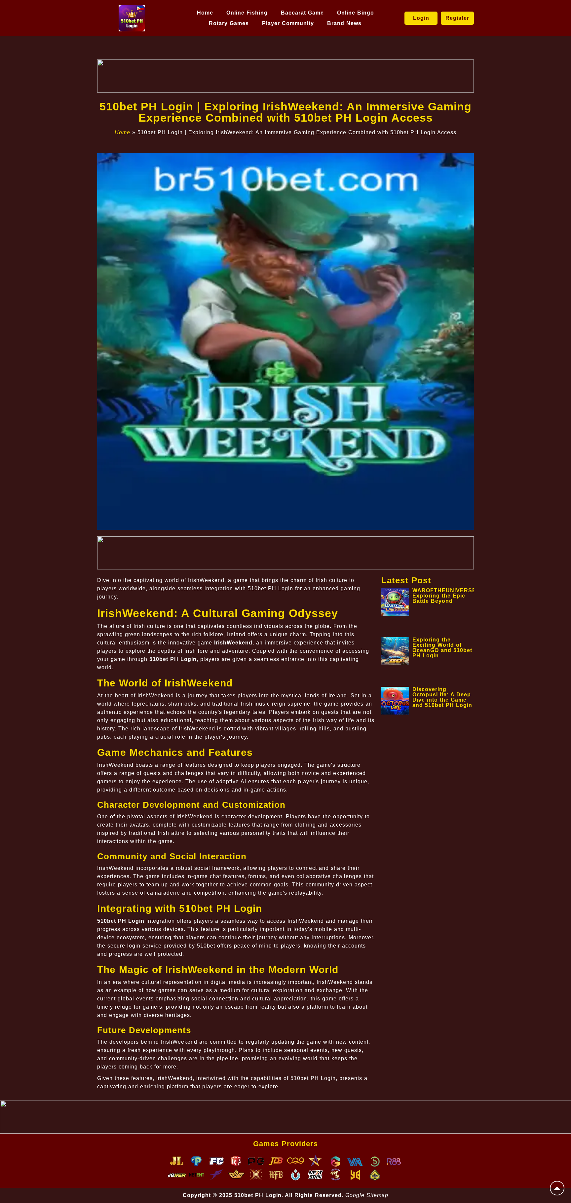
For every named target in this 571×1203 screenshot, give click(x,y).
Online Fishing (247, 13)
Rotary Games (229, 23)
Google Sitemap (366, 1195)
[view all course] (557, 1188)
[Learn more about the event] (285, 76)
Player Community (288, 23)
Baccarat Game (302, 13)
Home (205, 13)
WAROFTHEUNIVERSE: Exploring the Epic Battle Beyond (445, 596)
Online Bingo (355, 13)
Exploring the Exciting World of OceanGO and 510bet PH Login (442, 647)
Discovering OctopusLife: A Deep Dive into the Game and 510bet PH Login (442, 697)
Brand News (344, 23)
